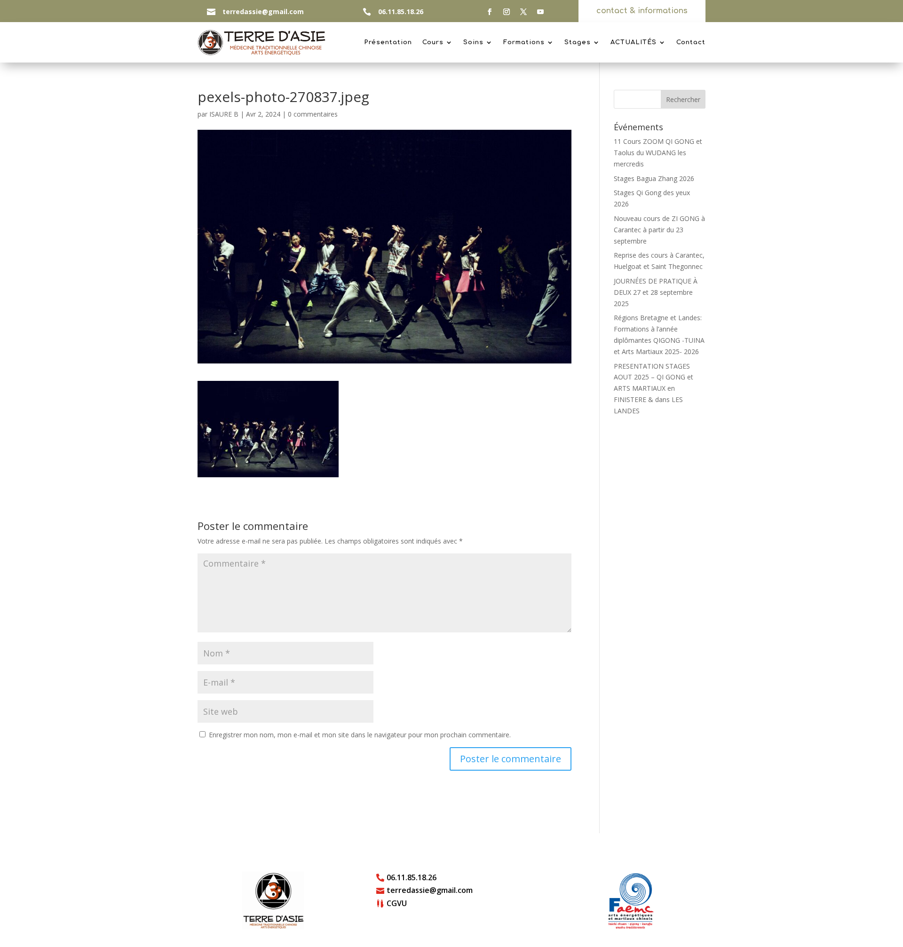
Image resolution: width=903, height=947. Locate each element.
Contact (690, 42)
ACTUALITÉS (633, 42)
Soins (473, 42)
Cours (433, 42)
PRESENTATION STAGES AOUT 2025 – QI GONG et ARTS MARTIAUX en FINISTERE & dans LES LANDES (653, 388)
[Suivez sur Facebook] (489, 11)
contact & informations (642, 11)
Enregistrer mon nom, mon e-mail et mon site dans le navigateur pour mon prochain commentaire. (360, 734)
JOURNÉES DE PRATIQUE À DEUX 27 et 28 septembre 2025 (655, 292)
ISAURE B (223, 114)
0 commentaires (313, 114)
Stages (577, 42)
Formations (524, 42)
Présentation (388, 42)
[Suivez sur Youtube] (540, 11)
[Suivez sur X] (523, 11)
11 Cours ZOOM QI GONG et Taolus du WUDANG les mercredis (658, 152)
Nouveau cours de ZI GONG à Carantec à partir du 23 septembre (659, 229)
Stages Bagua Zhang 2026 (654, 178)
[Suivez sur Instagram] (506, 11)
